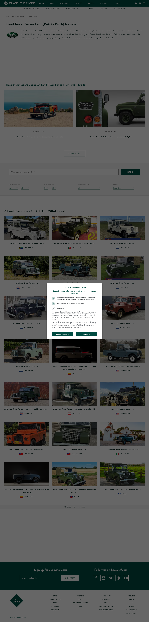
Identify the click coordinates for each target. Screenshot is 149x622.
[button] (74, 308)
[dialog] (74, 311)
